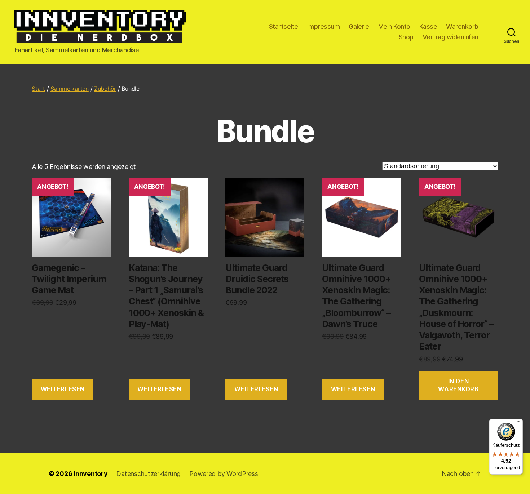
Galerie (359, 26)
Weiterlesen (63, 389)
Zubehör (105, 88)
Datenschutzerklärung (148, 473)
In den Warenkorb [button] (458, 385)
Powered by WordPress (223, 473)
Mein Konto (394, 26)
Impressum (323, 26)
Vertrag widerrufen (450, 37)
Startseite (283, 26)
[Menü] (518, 423)
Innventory (90, 473)
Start (38, 88)
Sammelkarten (69, 88)
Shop (406, 37)
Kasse (428, 26)
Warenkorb (462, 26)
